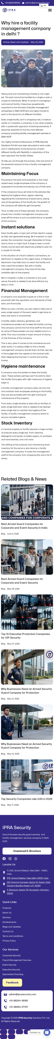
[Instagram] (10, 858)
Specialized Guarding (13, 974)
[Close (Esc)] (27, 1031)
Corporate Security (12, 956)
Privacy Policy (9, 941)
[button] (50, 10)
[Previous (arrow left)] (3, 1036)
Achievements (9, 922)
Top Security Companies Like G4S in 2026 (26, 799)
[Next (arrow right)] (11, 1036)
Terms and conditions (13, 936)
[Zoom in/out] (3, 1031)
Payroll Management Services (17, 960)
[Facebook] (4, 858)
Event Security (9, 965)
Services (7, 918)
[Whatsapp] (15, 858)
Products (7, 908)
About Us (7, 913)
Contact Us (8, 932)
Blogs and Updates (12, 927)
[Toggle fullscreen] (11, 1031)
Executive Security (11, 970)
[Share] (19, 1031)
